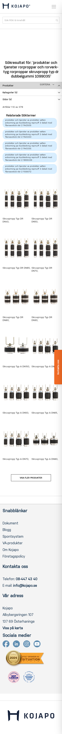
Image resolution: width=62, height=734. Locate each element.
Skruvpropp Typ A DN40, (45, 366)
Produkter (8, 85)
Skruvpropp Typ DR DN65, (16, 267)
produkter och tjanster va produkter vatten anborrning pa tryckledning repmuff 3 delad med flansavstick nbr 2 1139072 (28, 169)
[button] (47, 84)
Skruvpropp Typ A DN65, (45, 412)
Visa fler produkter (31, 478)
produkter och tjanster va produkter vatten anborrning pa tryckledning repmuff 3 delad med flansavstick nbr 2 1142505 (28, 123)
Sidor (7, 99)
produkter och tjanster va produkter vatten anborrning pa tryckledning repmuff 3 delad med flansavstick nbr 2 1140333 (28, 134)
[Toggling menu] (54, 6)
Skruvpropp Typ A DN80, (45, 459)
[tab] (31, 85)
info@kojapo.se (25, 585)
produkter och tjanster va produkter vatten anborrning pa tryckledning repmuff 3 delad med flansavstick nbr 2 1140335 (28, 146)
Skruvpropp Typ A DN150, (16, 366)
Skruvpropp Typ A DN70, (16, 459)
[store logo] (16, 6)
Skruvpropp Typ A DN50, (16, 412)
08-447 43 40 (26, 579)
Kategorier (10, 92)
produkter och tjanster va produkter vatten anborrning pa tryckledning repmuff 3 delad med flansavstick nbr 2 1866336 (28, 157)
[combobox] (31, 20)
